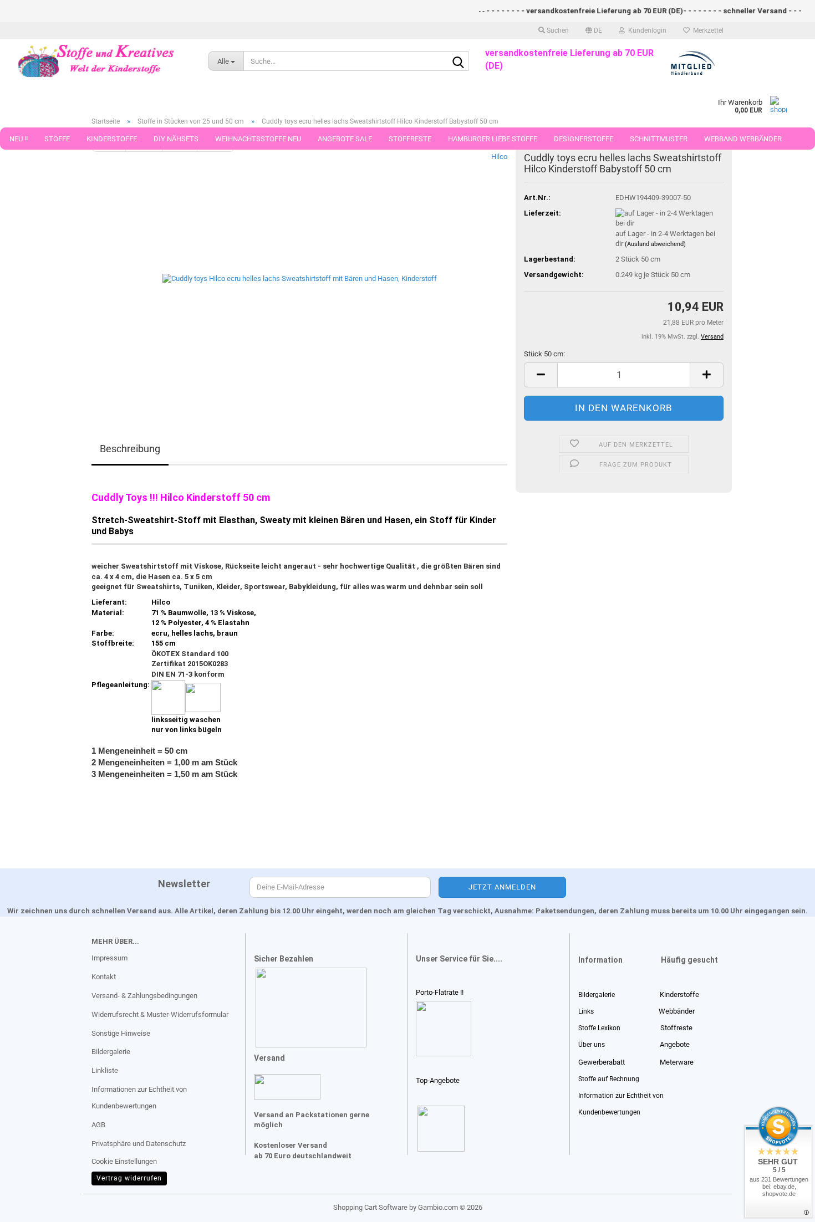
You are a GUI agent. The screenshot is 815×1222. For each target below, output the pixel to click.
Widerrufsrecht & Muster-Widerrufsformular (159, 1014)
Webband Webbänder (743, 139)
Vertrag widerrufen (129, 1178)
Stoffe (57, 139)
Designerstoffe (583, 139)
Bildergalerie (110, 1051)
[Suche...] (457, 61)
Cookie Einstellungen (124, 1161)
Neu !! (18, 139)
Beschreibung (130, 448)
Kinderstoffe (111, 139)
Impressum (109, 958)
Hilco (499, 156)
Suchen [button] (557, 30)
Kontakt (103, 977)
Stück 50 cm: (544, 354)
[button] (593, 30)
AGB (98, 1125)
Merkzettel (707, 30)
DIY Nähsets (176, 139)
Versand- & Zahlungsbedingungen (144, 995)
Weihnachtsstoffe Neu (258, 139)
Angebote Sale (345, 139)
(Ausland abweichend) (655, 244)
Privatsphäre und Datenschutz (138, 1143)
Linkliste (104, 1070)
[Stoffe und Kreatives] (95, 61)
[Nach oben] (30, 1205)
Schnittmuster (658, 139)
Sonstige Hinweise (120, 1033)
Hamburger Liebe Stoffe (492, 139)
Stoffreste (410, 139)
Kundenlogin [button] (645, 30)
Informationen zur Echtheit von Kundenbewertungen (139, 1097)
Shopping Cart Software (370, 1207)
